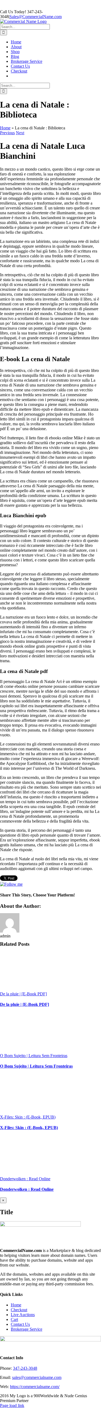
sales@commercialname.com (36, 1377)
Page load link (12, 1405)
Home (5, 128)
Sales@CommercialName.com (35, 16)
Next (20, 132)
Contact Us (20, 1324)
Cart (14, 1319)
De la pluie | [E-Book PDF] (23, 994)
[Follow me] (11, 884)
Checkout (19, 1309)
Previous (7, 132)
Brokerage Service (26, 1329)
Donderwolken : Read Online (25, 1178)
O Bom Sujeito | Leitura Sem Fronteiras (33, 1055)
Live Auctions (23, 1314)
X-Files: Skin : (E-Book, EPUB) (27, 1117)
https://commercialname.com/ (35, 1386)
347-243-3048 (25, 1368)
